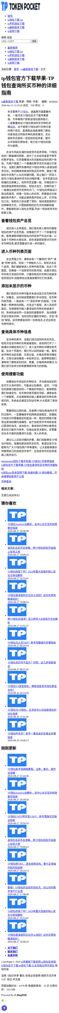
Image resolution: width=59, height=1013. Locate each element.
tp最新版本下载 (16, 27)
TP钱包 (24, 111)
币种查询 (6, 481)
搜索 (34, 41)
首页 (10, 16)
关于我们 (13, 948)
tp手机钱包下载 (16, 23)
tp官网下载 (14, 31)
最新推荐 (13, 47)
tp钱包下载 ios (15, 19)
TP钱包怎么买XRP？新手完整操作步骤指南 (32, 642)
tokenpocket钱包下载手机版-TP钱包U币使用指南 (27, 461)
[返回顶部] (4, 1010)
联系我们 (13, 951)
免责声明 (13, 955)
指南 (12, 127)
